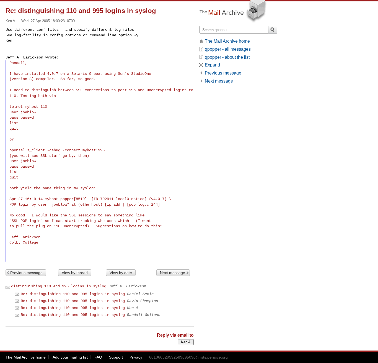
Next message (172, 272)
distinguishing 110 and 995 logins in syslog (58, 286)
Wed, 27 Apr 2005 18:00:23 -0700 (48, 21)
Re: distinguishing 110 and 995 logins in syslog (73, 294)
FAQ (98, 357)
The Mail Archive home (227, 41)
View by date (121, 272)
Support (116, 357)
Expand (212, 65)
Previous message (26, 272)
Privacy (136, 357)
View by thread (75, 272)
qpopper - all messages (228, 49)
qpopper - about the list (227, 57)
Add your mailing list (70, 357)
